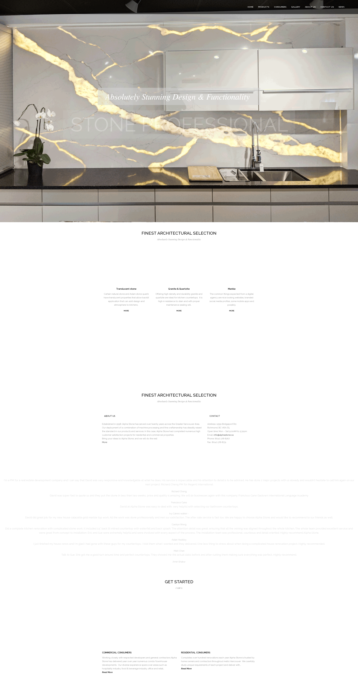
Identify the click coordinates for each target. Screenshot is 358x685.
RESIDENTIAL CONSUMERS (195, 652)
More (104, 442)
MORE (126, 311)
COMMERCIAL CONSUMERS (117, 652)
